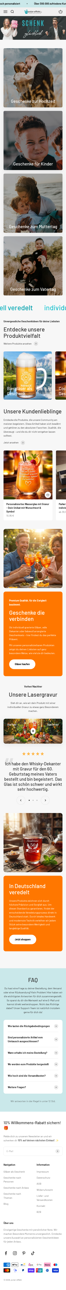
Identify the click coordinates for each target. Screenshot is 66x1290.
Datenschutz (43, 1177)
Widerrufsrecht (45, 1189)
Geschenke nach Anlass (16, 1187)
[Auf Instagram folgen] (14, 1253)
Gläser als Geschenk (14, 1171)
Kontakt (41, 1205)
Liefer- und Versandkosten (45, 1197)
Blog (6, 1203)
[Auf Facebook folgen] (6, 1253)
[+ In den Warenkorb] (48, 495)
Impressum (43, 1171)
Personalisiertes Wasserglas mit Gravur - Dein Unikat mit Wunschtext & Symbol (27, 508)
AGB (39, 1183)
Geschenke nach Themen (12, 1195)
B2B (39, 1211)
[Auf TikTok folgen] (32, 1253)
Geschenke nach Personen (12, 1179)
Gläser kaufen (22, 664)
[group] (33, 28)
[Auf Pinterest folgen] (23, 1253)
